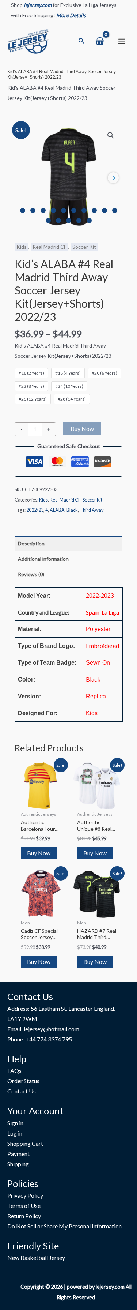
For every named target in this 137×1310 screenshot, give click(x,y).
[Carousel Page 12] (58, 220)
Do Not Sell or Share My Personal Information (64, 1226)
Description (31, 543)
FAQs (14, 1070)
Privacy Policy (25, 1195)
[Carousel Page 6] (73, 210)
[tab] (68, 543)
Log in (14, 1133)
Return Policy (24, 1215)
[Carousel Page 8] (94, 210)
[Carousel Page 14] (78, 220)
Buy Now (82, 428)
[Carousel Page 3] (43, 210)
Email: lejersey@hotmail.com (43, 1028)
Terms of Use (24, 1205)
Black (72, 510)
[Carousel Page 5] (63, 210)
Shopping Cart (25, 1143)
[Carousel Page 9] (104, 210)
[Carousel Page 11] (48, 220)
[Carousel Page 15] (89, 220)
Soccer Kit (84, 247)
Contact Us (21, 1091)
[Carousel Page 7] (84, 210)
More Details (71, 15)
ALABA (57, 510)
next (113, 177)
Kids (21, 247)
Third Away (91, 510)
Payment (18, 1153)
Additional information (43, 559)
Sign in (15, 1122)
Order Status (23, 1080)
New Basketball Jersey (36, 1257)
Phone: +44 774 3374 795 (39, 1039)
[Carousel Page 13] (68, 220)
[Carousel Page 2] (32, 210)
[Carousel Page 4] (53, 210)
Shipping (18, 1163)
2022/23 (34, 510)
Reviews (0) (31, 574)
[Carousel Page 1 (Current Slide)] (22, 210)
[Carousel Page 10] (114, 210)
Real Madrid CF (49, 247)
